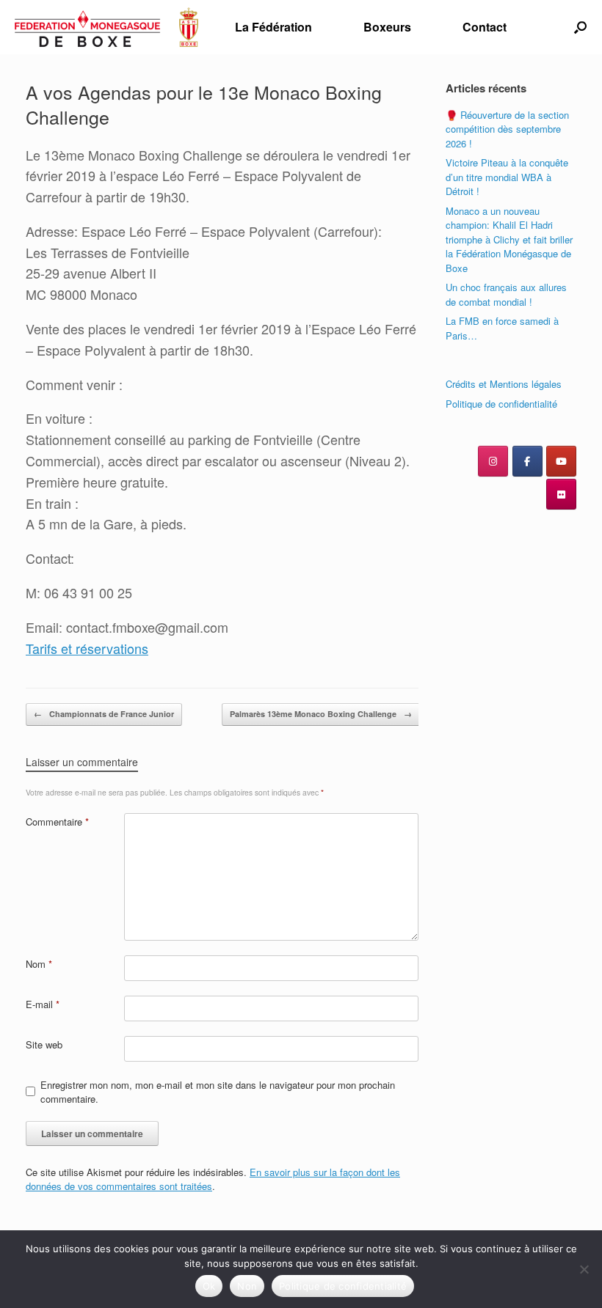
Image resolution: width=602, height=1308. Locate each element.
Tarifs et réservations (87, 648)
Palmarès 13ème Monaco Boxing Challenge (321, 713)
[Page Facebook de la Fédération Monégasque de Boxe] (527, 461)
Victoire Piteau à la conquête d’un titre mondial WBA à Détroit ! (507, 176)
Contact (485, 26)
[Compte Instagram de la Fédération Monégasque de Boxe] (493, 461)
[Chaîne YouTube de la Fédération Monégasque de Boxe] (561, 461)
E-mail (42, 1004)
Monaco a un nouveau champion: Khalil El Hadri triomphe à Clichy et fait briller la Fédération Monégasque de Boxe (509, 239)
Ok (209, 1286)
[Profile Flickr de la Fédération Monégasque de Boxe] (561, 494)
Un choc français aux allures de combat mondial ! (506, 294)
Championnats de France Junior (104, 713)
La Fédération (273, 26)
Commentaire (57, 821)
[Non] (583, 1269)
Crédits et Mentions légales (504, 384)
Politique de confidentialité (501, 404)
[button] (580, 27)
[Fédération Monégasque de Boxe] (106, 27)
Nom (39, 964)
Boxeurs (387, 26)
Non (247, 1286)
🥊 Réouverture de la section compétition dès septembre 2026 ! (507, 129)
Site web (44, 1044)
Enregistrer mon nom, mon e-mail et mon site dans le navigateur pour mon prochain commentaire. (217, 1092)
